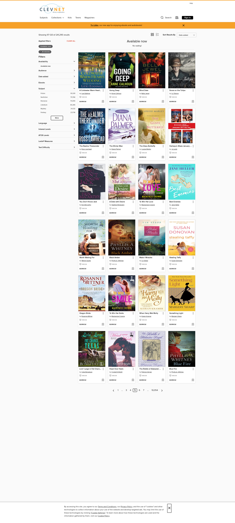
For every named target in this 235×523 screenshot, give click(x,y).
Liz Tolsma (175, 94)
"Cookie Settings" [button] (98, 513)
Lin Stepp (144, 261)
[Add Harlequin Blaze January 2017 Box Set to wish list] (192, 157)
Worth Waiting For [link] (86, 258)
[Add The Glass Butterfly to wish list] (162, 157)
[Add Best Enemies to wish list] (192, 213)
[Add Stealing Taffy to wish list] (192, 268)
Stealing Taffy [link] (175, 258)
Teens (78, 17)
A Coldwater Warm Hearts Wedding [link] (90, 90)
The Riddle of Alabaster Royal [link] (150, 369)
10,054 (155, 390)
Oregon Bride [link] (85, 313)
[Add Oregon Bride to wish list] (102, 324)
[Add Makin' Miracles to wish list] (162, 268)
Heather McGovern (118, 205)
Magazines (89, 17)
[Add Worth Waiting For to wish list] (102, 268)
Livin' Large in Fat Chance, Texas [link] (90, 369)
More (57, 118)
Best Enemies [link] (175, 202)
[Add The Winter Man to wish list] (132, 157)
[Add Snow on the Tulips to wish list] (192, 101)
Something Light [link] (176, 313)
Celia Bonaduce (87, 372)
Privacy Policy (126, 506)
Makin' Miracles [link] (145, 258)
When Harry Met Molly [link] (148, 313)
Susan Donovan (176, 261)
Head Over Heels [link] (116, 369)
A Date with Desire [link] (117, 202)
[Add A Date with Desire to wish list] (132, 213)
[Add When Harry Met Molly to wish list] (162, 324)
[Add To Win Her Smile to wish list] (132, 324)
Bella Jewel (145, 94)
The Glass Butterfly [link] (147, 146)
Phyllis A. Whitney (118, 261)
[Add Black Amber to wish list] (132, 268)
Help (191, 3)
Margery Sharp (176, 316)
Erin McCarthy (86, 205)
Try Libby (94, 25)
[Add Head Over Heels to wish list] (132, 380)
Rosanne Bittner (87, 316)
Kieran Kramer (146, 316)
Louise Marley (146, 149)
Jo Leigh (174, 149)
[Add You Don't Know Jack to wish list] (102, 213)
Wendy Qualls (86, 261)
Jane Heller (175, 205)
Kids (70, 17)
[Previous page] (113, 390)
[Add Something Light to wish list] (192, 324)
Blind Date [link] (143, 90)
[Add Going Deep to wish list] (132, 101)
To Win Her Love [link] (146, 202)
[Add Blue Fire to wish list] (192, 380)
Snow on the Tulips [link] (177, 90)
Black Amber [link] (114, 258)
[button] (165, 18)
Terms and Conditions (107, 506)
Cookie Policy (103, 516)
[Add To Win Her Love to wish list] (162, 213)
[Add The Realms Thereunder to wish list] (102, 157)
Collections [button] (56, 17)
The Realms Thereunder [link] (89, 146)
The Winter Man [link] (116, 146)
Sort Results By (169, 35)
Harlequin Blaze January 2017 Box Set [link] (180, 146)
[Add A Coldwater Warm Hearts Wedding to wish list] (102, 101)
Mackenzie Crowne (148, 205)
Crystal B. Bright (117, 372)
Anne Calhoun (116, 94)
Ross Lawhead (87, 149)
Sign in (187, 17)
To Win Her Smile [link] (116, 313)
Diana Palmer (116, 149)
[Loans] (177, 18)
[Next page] (162, 390)
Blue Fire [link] (173, 369)
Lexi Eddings (86, 94)
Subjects (44, 17)
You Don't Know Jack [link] (88, 202)
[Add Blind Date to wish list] (162, 101)
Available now (46, 66)
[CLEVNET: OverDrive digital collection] (52, 8)
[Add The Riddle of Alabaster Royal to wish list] (162, 380)
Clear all (71, 41)
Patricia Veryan (146, 372)
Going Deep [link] (114, 90)
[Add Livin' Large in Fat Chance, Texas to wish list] (102, 380)
